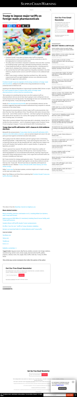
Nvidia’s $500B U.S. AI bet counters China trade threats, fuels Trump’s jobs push (63, 55)
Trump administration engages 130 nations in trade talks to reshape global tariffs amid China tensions (62, 74)
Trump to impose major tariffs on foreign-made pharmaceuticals (62, 146)
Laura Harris (14, 22)
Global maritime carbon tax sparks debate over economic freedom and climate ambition (63, 49)
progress (5, 254)
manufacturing (7, 253)
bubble (30, 251)
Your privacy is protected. (10, 279)
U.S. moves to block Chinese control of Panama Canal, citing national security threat (62, 87)
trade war (34, 254)
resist (14, 254)
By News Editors (60, 131)
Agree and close (62, 388)
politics (43, 253)
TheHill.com (6, 241)
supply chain (23, 254)
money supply (23, 253)
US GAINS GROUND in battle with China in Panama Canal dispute (62, 169)
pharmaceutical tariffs (34, 253)
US (42, 254)
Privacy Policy (38, 391)
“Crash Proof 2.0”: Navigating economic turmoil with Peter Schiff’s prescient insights (63, 115)
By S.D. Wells (59, 70)
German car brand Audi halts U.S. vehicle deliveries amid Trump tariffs (22, 229)
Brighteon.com (6, 243)
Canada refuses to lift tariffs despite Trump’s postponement (19, 223)
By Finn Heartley (60, 104)
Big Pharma (24, 251)
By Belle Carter (60, 117)
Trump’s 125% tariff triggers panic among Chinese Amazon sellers (62, 163)
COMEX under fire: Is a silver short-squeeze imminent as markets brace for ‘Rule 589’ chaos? (62, 108)
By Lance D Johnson (60, 64)
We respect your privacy (30, 381)
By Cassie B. (59, 57)
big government (15, 251)
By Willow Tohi (59, 51)
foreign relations (45, 251)
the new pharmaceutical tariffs (16, 103)
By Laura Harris (60, 148)
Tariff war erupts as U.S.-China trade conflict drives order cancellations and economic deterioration (62, 81)
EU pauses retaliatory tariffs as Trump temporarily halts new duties (61, 152)
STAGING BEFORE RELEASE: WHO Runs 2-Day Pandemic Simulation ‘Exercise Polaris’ (62, 67)
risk (18, 254)
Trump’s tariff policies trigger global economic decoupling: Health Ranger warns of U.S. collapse (63, 101)
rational (10, 254)
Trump (39, 254)
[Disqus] (26, 309)
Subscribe (70, 395)
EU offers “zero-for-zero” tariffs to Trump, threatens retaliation (20, 226)
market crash (15, 253)
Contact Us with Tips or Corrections (38, 387)
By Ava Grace (59, 137)
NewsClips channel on (25, 207)
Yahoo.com (6, 238)
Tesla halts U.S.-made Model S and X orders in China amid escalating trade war (63, 140)
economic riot (36, 251)
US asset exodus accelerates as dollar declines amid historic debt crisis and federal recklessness (62, 61)
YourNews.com (7, 235)
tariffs (29, 254)
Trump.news (9, 169)
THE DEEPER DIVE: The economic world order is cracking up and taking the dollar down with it (63, 128)
